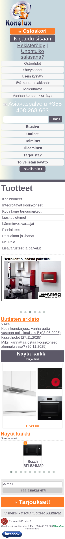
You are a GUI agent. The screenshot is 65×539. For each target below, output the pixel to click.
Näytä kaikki (32, 354)
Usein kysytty (32, 76)
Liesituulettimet (14, 217)
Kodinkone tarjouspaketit (22, 211)
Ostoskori (34, 31)
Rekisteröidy (31, 45)
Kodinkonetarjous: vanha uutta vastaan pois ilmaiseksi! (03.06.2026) (31, 331)
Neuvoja (8, 242)
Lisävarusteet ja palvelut (21, 248)
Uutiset (32, 134)
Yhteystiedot (32, 70)
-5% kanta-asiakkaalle (32, 83)
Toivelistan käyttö (32, 162)
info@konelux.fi (21, 526)
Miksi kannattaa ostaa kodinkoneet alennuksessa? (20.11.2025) (29, 344)
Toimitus (32, 141)
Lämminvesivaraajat (18, 224)
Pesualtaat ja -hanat (18, 236)
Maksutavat (32, 89)
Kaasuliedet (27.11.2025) (21, 337)
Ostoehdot (32, 63)
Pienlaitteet (11, 230)
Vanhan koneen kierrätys (32, 96)
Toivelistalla (32, 169)
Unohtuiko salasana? (32, 54)
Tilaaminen (32, 148)
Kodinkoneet (12, 199)
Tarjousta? (32, 155)
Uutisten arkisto (20, 319)
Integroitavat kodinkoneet (22, 205)
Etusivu (32, 127)
